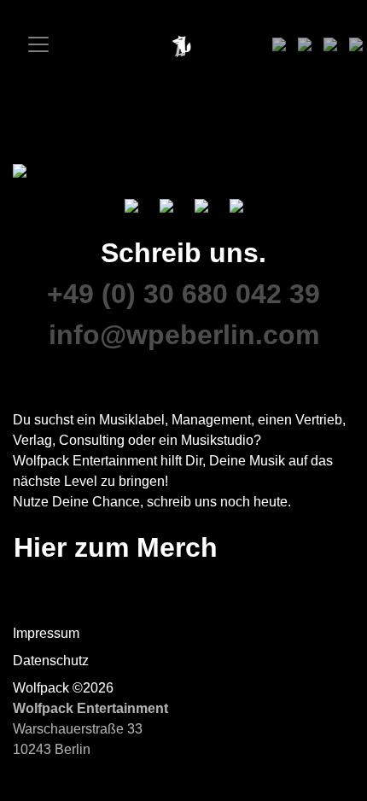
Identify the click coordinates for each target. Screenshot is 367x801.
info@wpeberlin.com (184, 334)
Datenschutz (51, 660)
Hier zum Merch (116, 547)
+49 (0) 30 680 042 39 (183, 293)
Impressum (46, 633)
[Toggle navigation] (32, 44)
